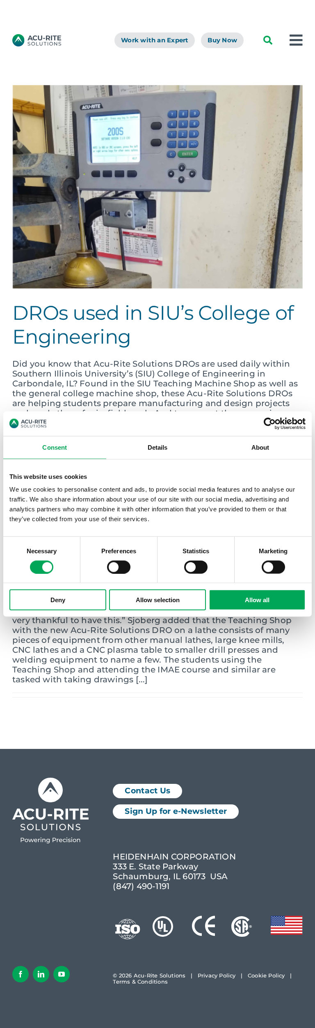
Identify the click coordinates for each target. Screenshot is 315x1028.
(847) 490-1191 (141, 886)
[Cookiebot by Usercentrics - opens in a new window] (270, 423)
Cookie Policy (266, 975)
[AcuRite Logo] (36, 38)
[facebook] (20, 974)
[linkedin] (41, 974)
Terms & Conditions (140, 981)
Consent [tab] (54, 447)
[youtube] (61, 974)
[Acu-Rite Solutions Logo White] (50, 782)
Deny (57, 599)
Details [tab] (158, 447)
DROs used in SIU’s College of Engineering (152, 325)
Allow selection (158, 599)
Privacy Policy (217, 975)
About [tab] (260, 447)
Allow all (257, 599)
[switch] (118, 566)
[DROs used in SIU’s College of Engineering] (157, 187)
